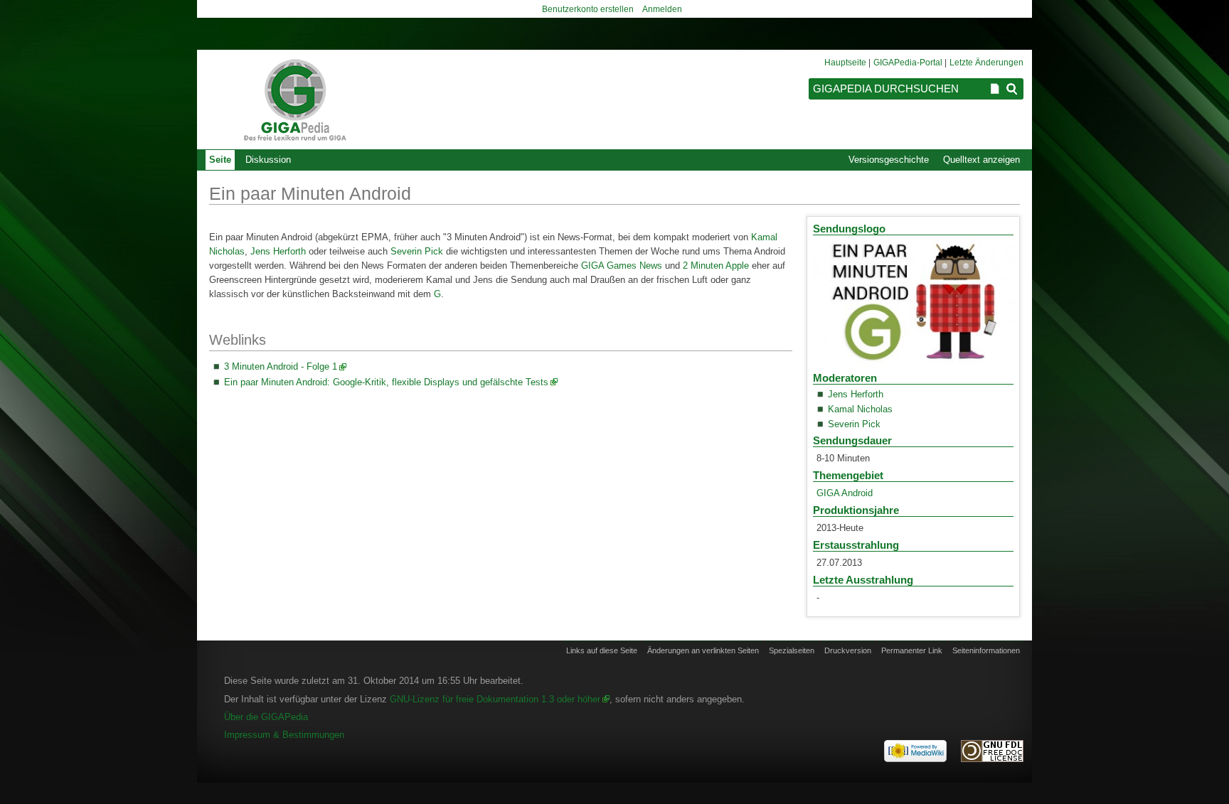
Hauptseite (845, 63)
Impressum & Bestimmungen (284, 734)
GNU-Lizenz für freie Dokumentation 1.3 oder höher (495, 699)
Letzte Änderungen (986, 63)
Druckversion (847, 650)
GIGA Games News (623, 265)
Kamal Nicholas (860, 409)
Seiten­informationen (986, 650)
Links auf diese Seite (601, 650)
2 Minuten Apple (716, 265)
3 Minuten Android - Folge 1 (280, 366)
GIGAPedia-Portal (907, 63)
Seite (220, 159)
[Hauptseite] (294, 99)
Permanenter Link (911, 650)
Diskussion (268, 159)
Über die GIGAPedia (266, 717)
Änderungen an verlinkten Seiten (703, 650)
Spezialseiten (791, 650)
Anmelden (662, 9)
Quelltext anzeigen (981, 159)
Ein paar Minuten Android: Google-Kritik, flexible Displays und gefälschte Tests (386, 382)
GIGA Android (844, 493)
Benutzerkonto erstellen (588, 9)
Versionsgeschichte (888, 159)
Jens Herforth (855, 394)
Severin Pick (854, 424)
